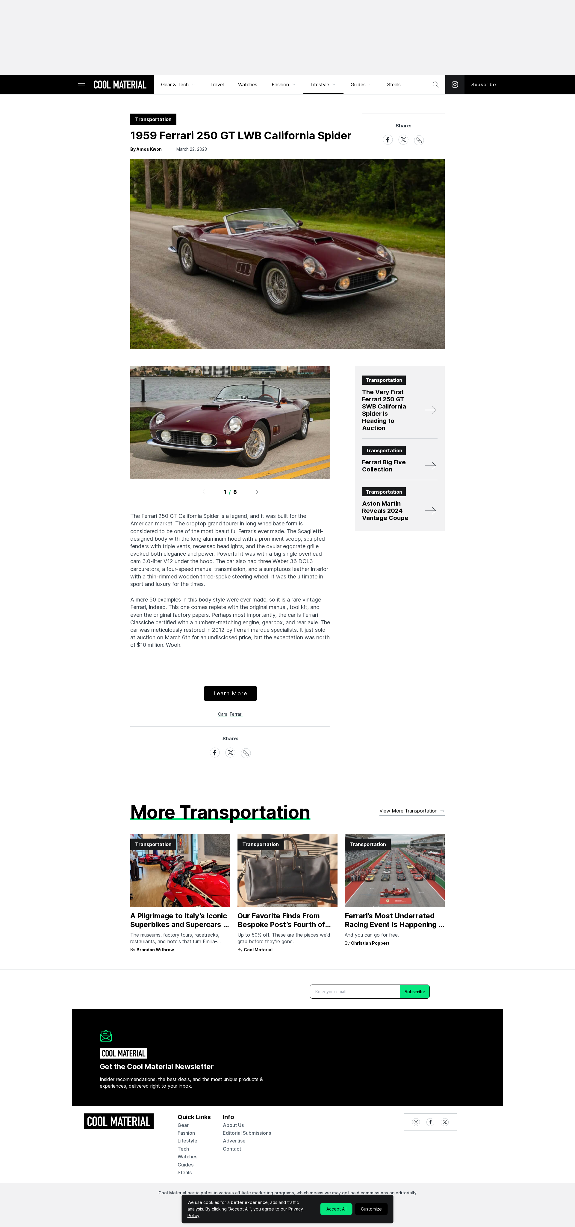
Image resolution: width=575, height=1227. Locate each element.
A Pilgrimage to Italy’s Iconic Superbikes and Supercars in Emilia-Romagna (179, 924)
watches (187, 1157)
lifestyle (187, 1141)
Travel (217, 85)
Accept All (336, 1208)
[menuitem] (178, 84)
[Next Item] (257, 492)
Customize (371, 1208)
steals (394, 85)
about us (233, 1125)
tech (183, 1149)
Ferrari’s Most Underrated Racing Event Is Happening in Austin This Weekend (394, 924)
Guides (358, 85)
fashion (186, 1133)
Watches (247, 85)
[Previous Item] (204, 492)
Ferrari (236, 714)
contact (232, 1149)
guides (185, 1165)
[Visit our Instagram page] (455, 84)
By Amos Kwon (146, 149)
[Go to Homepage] (120, 85)
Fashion (280, 85)
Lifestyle (320, 85)
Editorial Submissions (247, 1133)
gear (183, 1125)
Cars (222, 714)
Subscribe (483, 85)
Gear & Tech (175, 85)
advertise (234, 1141)
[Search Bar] (435, 84)
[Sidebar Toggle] (81, 84)
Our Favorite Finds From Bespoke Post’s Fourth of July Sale (281, 924)
